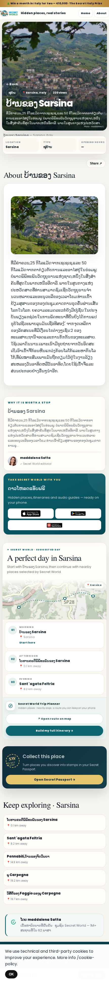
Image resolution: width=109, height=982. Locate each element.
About (101, 13)
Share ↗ (96, 163)
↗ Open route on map (54, 719)
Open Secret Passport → (54, 779)
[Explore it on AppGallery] (54, 525)
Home (85, 13)
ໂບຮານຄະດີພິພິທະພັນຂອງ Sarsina (44, 660)
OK (11, 974)
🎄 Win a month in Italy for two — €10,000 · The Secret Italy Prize (54, 3)
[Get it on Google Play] (78, 513)
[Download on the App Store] (31, 513)
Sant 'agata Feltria (37, 683)
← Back (12, 84)
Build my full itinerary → (54, 731)
